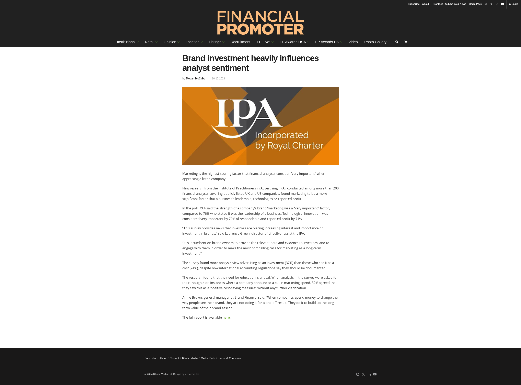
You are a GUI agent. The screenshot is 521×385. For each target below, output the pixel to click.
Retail (149, 42)
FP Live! (263, 42)
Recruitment (240, 42)
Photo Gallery (375, 42)
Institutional (126, 42)
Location (192, 42)
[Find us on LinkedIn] (497, 4)
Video (353, 42)
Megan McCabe (195, 78)
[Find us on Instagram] (486, 4)
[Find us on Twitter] (491, 4)
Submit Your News (455, 4)
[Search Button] (396, 42)
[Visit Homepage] (260, 23)
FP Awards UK (327, 42)
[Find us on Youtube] (502, 4)
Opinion (170, 42)
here (226, 317)
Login (514, 4)
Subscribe (414, 4)
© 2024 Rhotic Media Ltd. (158, 374)
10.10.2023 (218, 78)
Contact (438, 4)
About (425, 4)
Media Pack (475, 4)
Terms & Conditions (229, 358)
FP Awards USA (293, 42)
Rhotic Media (190, 358)
